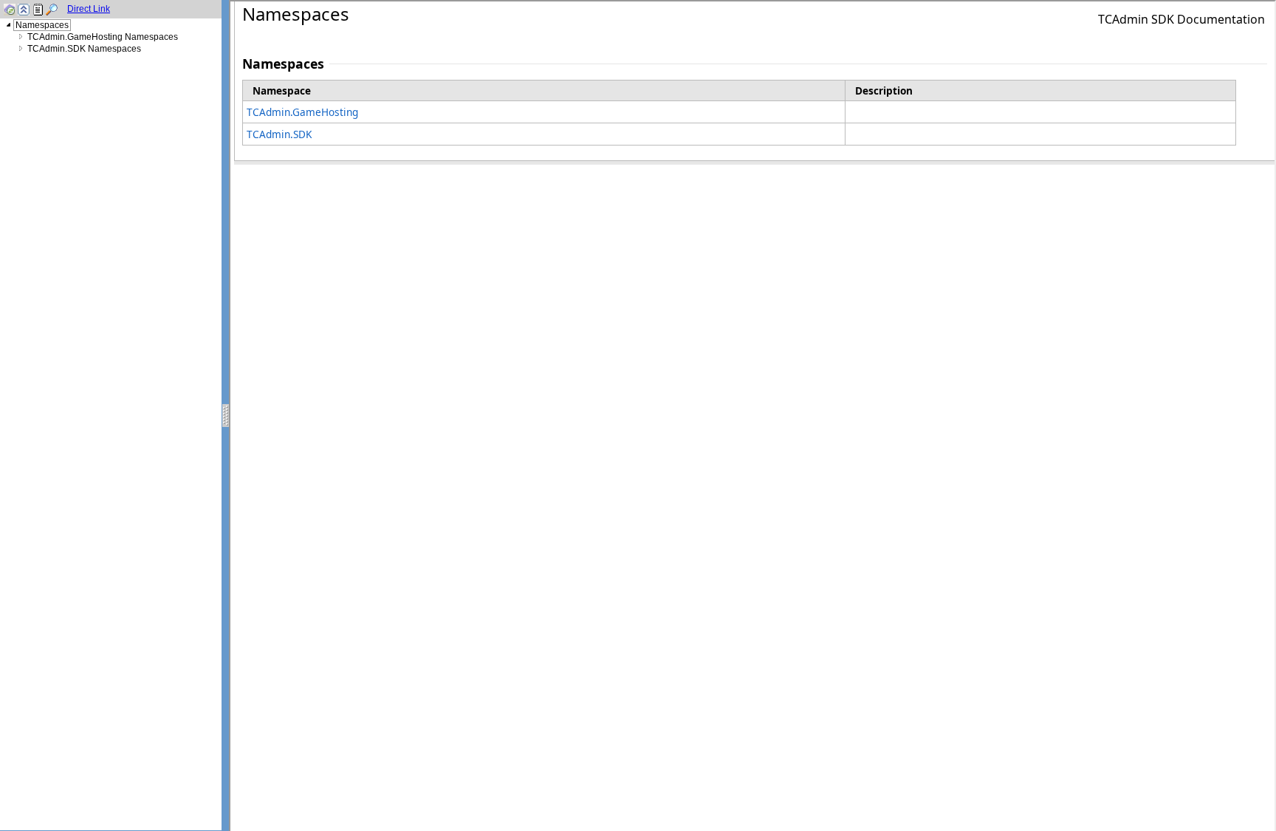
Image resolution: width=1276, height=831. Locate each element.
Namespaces (42, 25)
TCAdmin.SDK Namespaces (84, 49)
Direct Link (88, 9)
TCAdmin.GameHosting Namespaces (102, 37)
